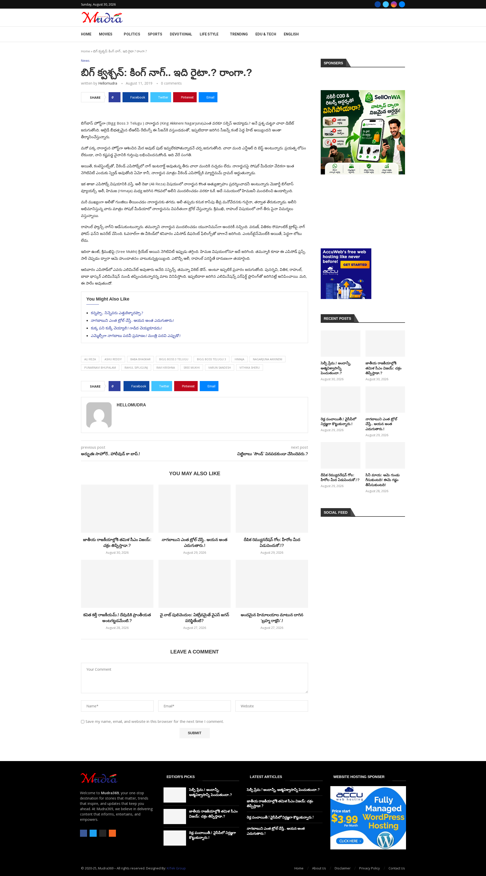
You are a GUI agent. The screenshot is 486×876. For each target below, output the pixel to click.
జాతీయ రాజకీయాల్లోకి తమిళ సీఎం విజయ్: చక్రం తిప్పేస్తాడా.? (383, 368)
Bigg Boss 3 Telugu (173, 359)
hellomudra (107, 83)
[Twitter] (386, 4)
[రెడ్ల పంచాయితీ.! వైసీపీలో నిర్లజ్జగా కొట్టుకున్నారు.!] (340, 399)
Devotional (181, 34)
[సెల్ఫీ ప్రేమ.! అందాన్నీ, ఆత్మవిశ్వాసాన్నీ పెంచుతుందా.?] (340, 343)
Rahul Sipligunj (136, 367)
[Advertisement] (363, 211)
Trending (239, 34)
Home (86, 34)
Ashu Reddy (113, 359)
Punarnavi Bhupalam (100, 367)
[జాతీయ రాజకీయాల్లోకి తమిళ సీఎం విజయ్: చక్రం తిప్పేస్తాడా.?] (117, 509)
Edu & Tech (265, 34)
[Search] (402, 34)
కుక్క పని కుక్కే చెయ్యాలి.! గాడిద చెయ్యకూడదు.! (126, 327)
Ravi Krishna (165, 367)
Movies (105, 34)
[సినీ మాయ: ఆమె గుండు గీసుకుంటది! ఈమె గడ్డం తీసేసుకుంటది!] (385, 455)
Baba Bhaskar (140, 359)
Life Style (209, 34)
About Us (319, 868)
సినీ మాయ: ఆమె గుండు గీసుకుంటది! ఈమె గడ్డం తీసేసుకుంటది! (383, 480)
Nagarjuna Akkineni (267, 359)
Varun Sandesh (219, 367)
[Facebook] (378, 4)
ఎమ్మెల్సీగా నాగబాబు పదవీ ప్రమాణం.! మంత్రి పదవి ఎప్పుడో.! (135, 335)
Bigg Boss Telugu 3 (211, 359)
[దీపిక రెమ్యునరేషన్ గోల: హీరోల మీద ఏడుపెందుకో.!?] (272, 509)
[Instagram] (394, 4)
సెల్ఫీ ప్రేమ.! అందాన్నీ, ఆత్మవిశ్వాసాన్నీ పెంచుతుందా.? (336, 368)
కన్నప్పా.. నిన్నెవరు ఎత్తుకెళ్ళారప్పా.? (117, 312)
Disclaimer (343, 868)
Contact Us (397, 868)
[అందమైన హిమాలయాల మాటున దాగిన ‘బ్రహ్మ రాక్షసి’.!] (272, 584)
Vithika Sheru (249, 367)
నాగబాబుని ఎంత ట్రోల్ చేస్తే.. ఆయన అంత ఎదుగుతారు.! (132, 320)
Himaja (239, 359)
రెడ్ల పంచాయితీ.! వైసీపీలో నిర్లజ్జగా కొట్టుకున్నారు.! (338, 421)
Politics (132, 34)
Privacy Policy (369, 868)
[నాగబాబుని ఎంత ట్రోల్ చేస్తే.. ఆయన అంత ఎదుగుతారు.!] (194, 509)
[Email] (402, 4)
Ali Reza (90, 359)
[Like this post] (116, 97)
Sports (155, 34)
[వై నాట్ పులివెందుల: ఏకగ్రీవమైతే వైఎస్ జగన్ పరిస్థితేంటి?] (194, 584)
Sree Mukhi (192, 367)
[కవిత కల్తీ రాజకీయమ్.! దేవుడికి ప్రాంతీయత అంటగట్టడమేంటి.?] (117, 584)
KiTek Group (176, 868)
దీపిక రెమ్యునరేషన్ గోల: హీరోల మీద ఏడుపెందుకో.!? (340, 477)
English (291, 34)
